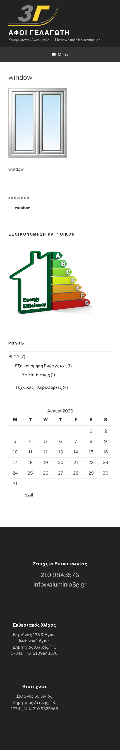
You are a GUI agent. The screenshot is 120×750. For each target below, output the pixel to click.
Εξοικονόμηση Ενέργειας (41, 365)
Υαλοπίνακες (36, 374)
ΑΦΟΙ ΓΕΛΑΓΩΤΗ (39, 33)
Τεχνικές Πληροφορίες (38, 387)
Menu (63, 54)
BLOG (14, 356)
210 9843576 (60, 574)
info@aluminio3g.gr (60, 584)
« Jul (29, 494)
